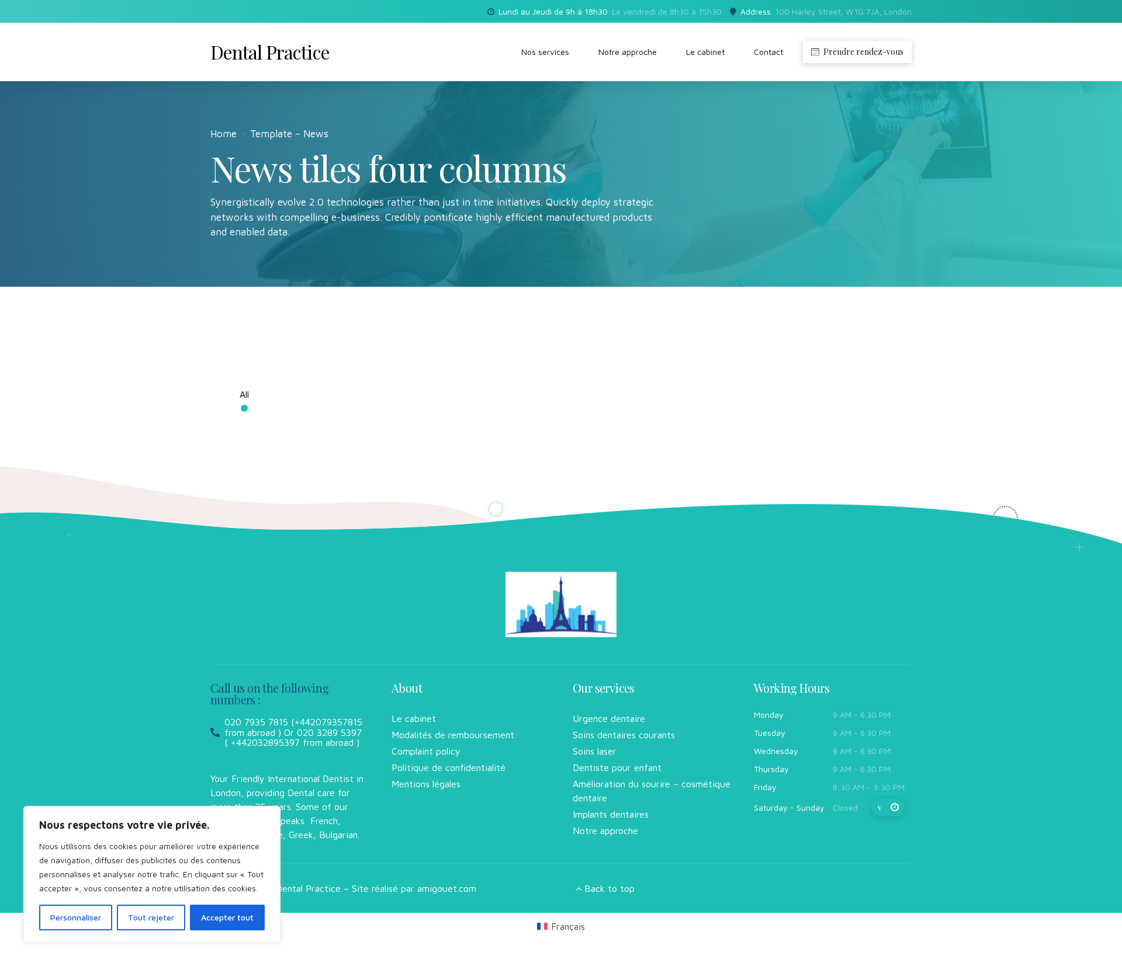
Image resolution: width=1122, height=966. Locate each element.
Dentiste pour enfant (617, 767)
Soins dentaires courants (624, 734)
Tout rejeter (151, 917)
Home (223, 134)
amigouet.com (446, 888)
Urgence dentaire (609, 718)
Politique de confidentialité (448, 767)
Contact (768, 52)
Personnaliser (75, 917)
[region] (151, 874)
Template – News (289, 134)
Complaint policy (426, 751)
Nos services (545, 52)
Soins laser (595, 751)
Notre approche (627, 52)
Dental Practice (270, 51)
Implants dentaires (611, 814)
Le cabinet (705, 52)
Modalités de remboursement (453, 734)
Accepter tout (227, 917)
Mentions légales (426, 784)
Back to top (609, 888)
